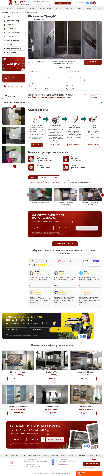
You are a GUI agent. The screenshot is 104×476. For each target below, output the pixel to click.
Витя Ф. (86, 291)
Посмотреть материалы (65, 243)
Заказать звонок (63, 3)
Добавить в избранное (64, 467)
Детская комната (12, 40)
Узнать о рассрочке (74, 144)
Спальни (9, 44)
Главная (9, 8)
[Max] (91, 3)
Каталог (32, 8)
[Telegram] (87, 3)
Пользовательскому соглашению (56, 233)
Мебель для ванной (13, 48)
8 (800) (89, 460)
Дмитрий (61, 271)
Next (14, 166)
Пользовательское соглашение (61, 473)
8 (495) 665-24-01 (78, 1)
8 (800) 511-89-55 (78, 3)
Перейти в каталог (93, 144)
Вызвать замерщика (55, 144)
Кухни (8, 17)
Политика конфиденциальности (43, 473)
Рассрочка (69, 8)
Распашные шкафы (13, 21)
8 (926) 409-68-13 (78, 5)
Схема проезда (63, 464)
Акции (79, 8)
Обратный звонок (91, 464)
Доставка (43, 177)
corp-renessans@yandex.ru (90, 467)
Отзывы (88, 8)
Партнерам (82, 455)
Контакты (98, 8)
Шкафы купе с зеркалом (28, 12)
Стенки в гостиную (13, 32)
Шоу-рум (58, 8)
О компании (20, 8)
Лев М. (85, 271)
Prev (14, 106)
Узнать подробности (93, 96)
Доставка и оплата (45, 8)
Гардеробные (11, 28)
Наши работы (11, 52)
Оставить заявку (37, 144)
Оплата (54, 177)
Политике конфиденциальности (41, 233)
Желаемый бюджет (65, 228)
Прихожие (10, 36)
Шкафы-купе (14, 12)
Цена (32, 177)
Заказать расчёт (93, 62)
